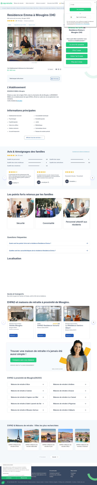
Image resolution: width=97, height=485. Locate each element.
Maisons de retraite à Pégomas (64, 404)
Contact (51, 476)
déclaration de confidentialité (83, 24)
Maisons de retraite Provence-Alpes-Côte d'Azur (27, 8)
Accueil (4, 8)
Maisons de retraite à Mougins (63, 8)
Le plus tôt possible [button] (76, 44)
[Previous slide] (10, 45)
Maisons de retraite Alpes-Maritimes (48, 8)
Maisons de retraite (11, 8)
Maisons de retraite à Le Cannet (64, 397)
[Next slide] (92, 178)
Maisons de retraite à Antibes (63, 384)
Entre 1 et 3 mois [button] (77, 56)
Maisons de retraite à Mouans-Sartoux (24, 410)
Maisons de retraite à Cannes (21, 391)
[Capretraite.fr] (6, 3)
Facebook (73, 473)
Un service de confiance (55, 474)
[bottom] (9, 308)
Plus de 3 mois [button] (76, 62)
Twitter (72, 474)
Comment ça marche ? (55, 473)
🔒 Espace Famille (64, 3)
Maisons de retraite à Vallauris (64, 410)
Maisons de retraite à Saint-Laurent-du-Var (26, 404)
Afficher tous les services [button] (33, 137)
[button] (56, 69)
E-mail (72, 4)
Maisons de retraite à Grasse (63, 391)
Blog (72, 476)
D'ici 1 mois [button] (77, 50)
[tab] (33, 62)
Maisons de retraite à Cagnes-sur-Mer (24, 397)
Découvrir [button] (12, 335)
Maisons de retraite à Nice (20, 384)
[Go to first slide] (58, 45)
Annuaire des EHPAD (52, 3)
